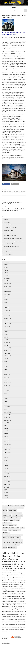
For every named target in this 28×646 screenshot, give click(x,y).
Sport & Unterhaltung (8, 251)
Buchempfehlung (10, 508)
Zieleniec (8, 614)
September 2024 (7, 323)
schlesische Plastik (15, 622)
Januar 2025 (6, 313)
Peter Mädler (13, 619)
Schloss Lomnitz (18, 192)
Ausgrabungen (4, 627)
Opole (9, 575)
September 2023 (7, 355)
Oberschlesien (6, 532)
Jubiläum (11, 520)
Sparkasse (11, 621)
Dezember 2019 (7, 476)
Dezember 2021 (7, 412)
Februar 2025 (7, 310)
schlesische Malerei (21, 622)
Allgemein (6, 219)
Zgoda (10, 598)
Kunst (17, 527)
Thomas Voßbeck (15, 598)
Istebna (8, 617)
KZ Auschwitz (21, 621)
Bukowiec (10, 603)
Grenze (21, 593)
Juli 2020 (6, 457)
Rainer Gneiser (4, 619)
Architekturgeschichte (8, 579)
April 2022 (6, 401)
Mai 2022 (6, 398)
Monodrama (23, 614)
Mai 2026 (6, 270)
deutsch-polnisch (12, 510)
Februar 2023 (7, 374)
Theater (8, 588)
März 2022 (6, 404)
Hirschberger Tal (5, 593)
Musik (9, 530)
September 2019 (7, 484)
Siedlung (19, 627)
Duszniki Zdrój (11, 595)
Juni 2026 (6, 267)
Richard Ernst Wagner (15, 616)
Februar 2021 (7, 439)
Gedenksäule (21, 619)
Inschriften (18, 591)
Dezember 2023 (7, 347)
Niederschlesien (8, 192)
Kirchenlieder (22, 629)
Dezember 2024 (7, 315)
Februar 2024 (7, 342)
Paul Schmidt (23, 627)
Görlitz (4, 517)
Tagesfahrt (22, 611)
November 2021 (7, 414)
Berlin (3, 584)
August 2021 (6, 422)
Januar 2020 (6, 473)
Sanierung (18, 537)
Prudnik (7, 608)
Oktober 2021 (7, 417)
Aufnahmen (18, 629)
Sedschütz (3, 629)
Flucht (18, 575)
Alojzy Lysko (4, 616)
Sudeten (18, 584)
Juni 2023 (6, 364)
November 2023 (7, 350)
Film (10, 515)
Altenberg (19, 604)
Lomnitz (12, 191)
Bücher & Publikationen (9, 225)
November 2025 (7, 286)
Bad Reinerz (12, 591)
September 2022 (7, 388)
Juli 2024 (6, 329)
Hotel (3, 609)
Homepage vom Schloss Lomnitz (9, 158)
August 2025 (7, 294)
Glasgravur (14, 609)
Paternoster (8, 621)
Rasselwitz (6, 629)
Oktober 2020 (7, 449)
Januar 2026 (6, 280)
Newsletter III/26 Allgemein (10, 235)
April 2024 (6, 337)
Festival (11, 593)
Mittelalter (16, 595)
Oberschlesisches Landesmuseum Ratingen (12, 535)
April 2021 (6, 433)
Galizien (5, 617)
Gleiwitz (21, 515)
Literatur (22, 527)
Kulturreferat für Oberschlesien (9, 525)
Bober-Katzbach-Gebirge (12, 604)
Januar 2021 (6, 441)
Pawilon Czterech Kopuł (8, 622)
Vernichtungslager (16, 621)
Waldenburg (10, 544)
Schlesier (19, 596)
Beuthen (4, 577)
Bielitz (3, 599)
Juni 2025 (6, 299)
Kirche (10, 522)
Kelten (17, 627)
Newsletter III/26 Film (8, 243)
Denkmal (5, 510)
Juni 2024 (6, 331)
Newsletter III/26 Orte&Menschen (11, 246)
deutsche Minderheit (7, 513)
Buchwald (14, 603)
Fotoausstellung (6, 591)
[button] (6, 184)
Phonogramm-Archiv (5, 624)
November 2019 (7, 479)
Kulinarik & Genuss (8, 233)
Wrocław (5, 547)
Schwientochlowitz (6, 596)
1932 (18, 614)
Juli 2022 (5, 393)
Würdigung (19, 609)
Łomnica (18, 191)
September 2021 (7, 420)
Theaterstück (11, 608)
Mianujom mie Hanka (10, 611)
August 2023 (7, 358)
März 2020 (6, 468)
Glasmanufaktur (5, 603)
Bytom (9, 577)
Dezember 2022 (7, 380)
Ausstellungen (7, 222)
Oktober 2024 (7, 321)
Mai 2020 (6, 463)
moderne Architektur (8, 609)
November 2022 (7, 382)
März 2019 (6, 497)
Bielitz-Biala (23, 591)
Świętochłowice (13, 596)
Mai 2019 (6, 495)
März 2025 (6, 307)
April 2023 (6, 369)
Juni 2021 (6, 428)
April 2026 (6, 272)
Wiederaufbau (22, 598)
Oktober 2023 (7, 353)
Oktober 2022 (7, 385)
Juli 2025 (6, 297)
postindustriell (21, 601)
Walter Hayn (9, 619)
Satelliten (14, 575)
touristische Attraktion (17, 542)
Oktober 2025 (7, 289)
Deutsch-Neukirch (18, 624)
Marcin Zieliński (16, 593)
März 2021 (6, 436)
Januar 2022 (6, 409)
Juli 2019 (5, 489)
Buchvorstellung (19, 508)
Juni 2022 (6, 396)
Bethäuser (7, 191)
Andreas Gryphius (10, 606)
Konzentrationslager (13, 614)
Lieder (20, 614)
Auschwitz (7, 599)
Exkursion (5, 515)
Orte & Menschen (8, 189)
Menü (14, 7)
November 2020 (7, 447)
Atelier (23, 606)
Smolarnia (10, 629)
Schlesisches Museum (13, 586)
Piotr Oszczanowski (21, 608)
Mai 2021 (6, 430)
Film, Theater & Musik (8, 230)
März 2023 (6, 372)
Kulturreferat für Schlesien (8, 527)
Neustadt (3, 608)
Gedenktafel (4, 606)
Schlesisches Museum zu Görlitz (16, 540)
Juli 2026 (6, 264)
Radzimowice (4, 604)
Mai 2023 (6, 366)
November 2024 (7, 318)
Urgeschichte (9, 627)
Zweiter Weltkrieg (12, 547)
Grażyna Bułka (17, 611)
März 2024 (6, 339)
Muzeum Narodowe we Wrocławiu (16, 582)
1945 (4, 505)
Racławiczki (14, 629)
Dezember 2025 (7, 283)
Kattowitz (5, 522)
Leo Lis (5, 621)
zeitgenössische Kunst (17, 577)
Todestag (21, 595)
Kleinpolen (11, 599)
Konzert (22, 575)
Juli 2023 (5, 361)
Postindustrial (23, 603)
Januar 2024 (6, 345)
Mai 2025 (6, 302)
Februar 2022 (7, 406)
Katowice (17, 520)
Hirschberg (18, 517)
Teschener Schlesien (10, 584)
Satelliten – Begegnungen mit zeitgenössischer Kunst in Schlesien (13, 580)
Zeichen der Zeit (15, 588)
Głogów (15, 608)
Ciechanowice (9, 616)
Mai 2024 (6, 334)
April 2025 (6, 305)
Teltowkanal (17, 619)
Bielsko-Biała (5, 595)
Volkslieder (20, 606)
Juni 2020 (6, 460)
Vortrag (4, 544)
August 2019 (7, 487)
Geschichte (14, 515)
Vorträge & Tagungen (8, 254)
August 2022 (7, 390)
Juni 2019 (6, 492)
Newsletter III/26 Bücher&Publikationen (13, 238)
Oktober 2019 (7, 481)
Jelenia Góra (5, 520)
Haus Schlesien (10, 517)
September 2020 (7, 452)
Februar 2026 (7, 278)
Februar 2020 (7, 471)
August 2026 (7, 262)
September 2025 (7, 291)
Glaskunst (4, 586)
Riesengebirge (11, 537)
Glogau (15, 606)
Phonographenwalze (12, 624)
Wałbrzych (17, 544)
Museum (23, 191)
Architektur (9, 505)
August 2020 (7, 455)
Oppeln (4, 537)
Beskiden (18, 603)
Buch (4, 508)
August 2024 (7, 326)
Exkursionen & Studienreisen (10, 227)
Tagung (8, 542)
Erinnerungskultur (17, 513)
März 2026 (6, 275)
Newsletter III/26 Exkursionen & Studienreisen (14, 241)
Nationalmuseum (22, 616)
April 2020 (6, 465)
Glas (22, 584)
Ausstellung (16, 505)
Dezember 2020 (7, 444)
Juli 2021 (5, 425)
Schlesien (5, 540)
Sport (4, 542)
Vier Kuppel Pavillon (18, 599)
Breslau (22, 505)
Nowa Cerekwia (13, 627)
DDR (3, 617)
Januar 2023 (6, 377)
